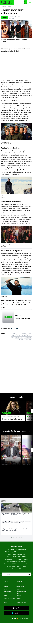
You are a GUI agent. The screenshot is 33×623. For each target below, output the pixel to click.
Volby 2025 (19, 559)
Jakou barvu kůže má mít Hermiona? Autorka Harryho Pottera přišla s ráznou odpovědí (11, 418)
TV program (17, 552)
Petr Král (11, 18)
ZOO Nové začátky (12, 556)
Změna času (25, 552)
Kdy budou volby (21, 554)
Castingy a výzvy (20, 586)
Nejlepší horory (9, 552)
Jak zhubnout (10, 549)
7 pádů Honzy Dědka (9, 559)
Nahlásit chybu (7, 602)
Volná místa (6, 584)
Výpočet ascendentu (23, 564)
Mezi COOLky (6, 458)
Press (17, 584)
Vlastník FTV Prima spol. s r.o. (9, 599)
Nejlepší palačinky (22, 566)
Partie (9, 554)
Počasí (14, 554)
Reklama (6, 586)
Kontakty (18, 589)
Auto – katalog (22, 556)
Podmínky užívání (7, 591)
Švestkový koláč (16, 569)
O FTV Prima (6, 581)
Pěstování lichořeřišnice (10, 564)
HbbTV (5, 589)
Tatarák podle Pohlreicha (13, 561)
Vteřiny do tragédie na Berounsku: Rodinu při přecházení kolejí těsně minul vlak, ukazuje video (16, 521)
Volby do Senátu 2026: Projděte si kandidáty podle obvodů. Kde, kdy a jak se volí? (15, 529)
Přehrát (5, 456)
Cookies (5, 595)
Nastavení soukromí (21, 602)
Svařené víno (26, 559)
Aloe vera (23, 561)
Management (19, 581)
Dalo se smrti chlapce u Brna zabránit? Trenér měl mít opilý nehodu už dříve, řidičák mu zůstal (15, 513)
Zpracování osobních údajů (21, 592)
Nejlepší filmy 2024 (21, 549)
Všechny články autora (22, 318)
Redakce (18, 598)
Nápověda (18, 595)
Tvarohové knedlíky (11, 566)
